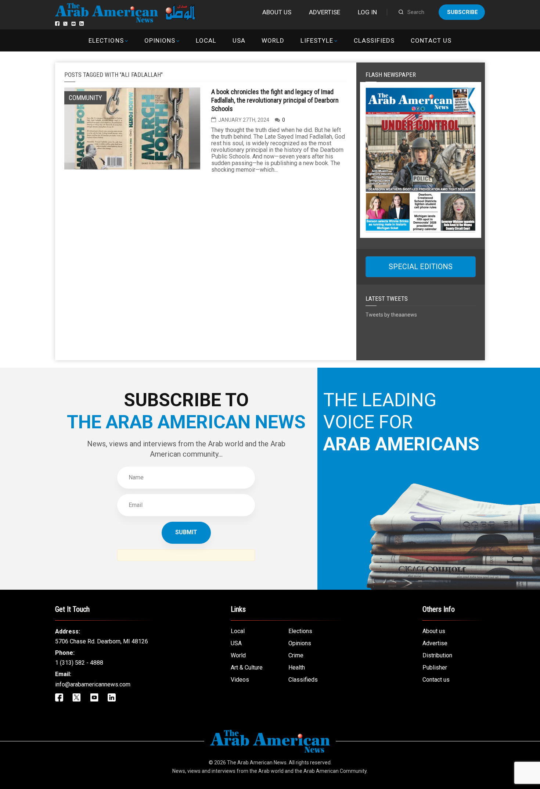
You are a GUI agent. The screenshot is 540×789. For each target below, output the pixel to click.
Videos (240, 679)
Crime (295, 655)
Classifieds (374, 40)
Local (206, 40)
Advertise (324, 12)
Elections (106, 40)
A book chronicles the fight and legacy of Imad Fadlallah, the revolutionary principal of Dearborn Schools (275, 100)
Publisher (434, 667)
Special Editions (421, 266)
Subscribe (462, 12)
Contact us (431, 40)
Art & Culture (247, 667)
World (273, 40)
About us (276, 12)
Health (296, 667)
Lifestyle (316, 40)
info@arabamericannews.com (92, 684)
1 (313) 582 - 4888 (79, 662)
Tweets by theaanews (391, 315)
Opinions (159, 40)
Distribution (437, 655)
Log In (367, 12)
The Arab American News (257, 762)
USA (239, 40)
